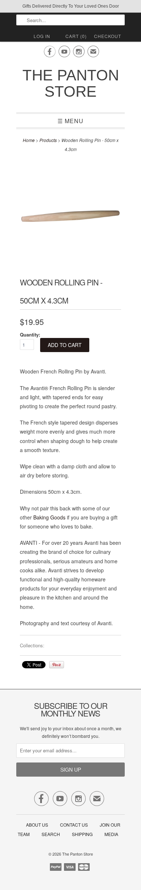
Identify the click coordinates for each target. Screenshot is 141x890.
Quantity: (30, 334)
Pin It (56, 664)
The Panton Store (70, 83)
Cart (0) (76, 36)
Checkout (107, 36)
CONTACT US (74, 825)
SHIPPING (82, 834)
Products (48, 140)
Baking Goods (49, 517)
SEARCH (51, 834)
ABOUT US (37, 825)
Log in (42, 36)
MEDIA (111, 834)
